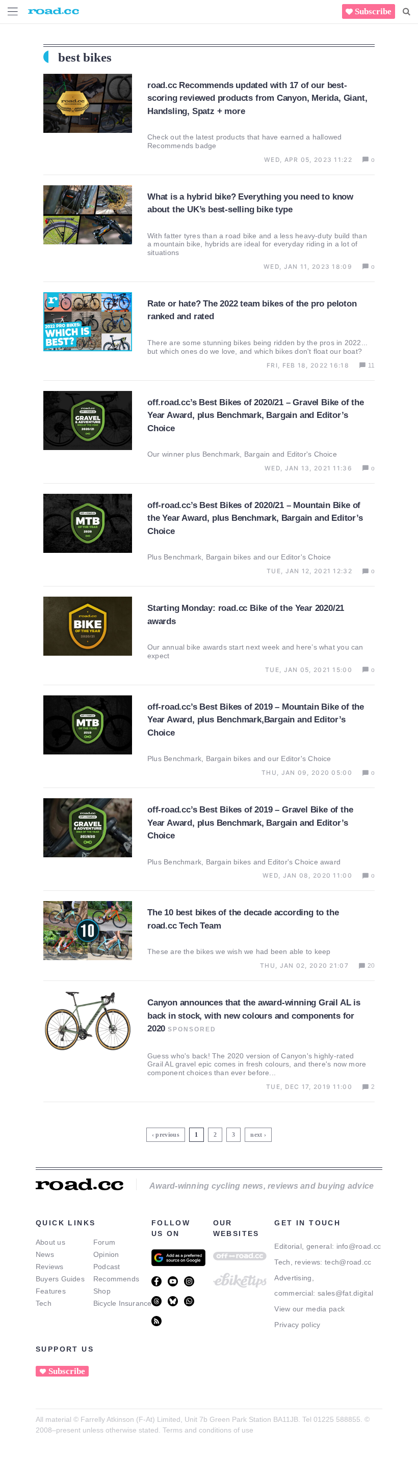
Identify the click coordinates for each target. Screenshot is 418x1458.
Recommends (116, 1279)
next (256, 1134)
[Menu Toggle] (13, 11)
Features (51, 1291)
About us (50, 1242)
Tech (43, 1303)
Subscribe (373, 11)
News (45, 1254)
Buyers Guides (60, 1279)
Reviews (50, 1267)
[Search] (406, 12)
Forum (104, 1242)
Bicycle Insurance (122, 1303)
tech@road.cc (348, 1262)
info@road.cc (358, 1246)
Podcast (106, 1267)
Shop (102, 1291)
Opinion (106, 1254)
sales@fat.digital (345, 1293)
